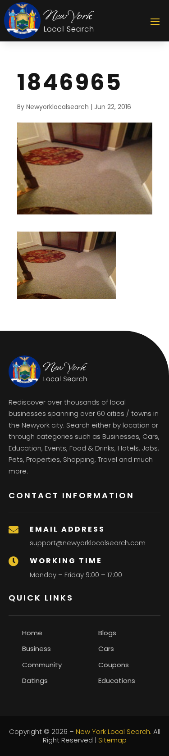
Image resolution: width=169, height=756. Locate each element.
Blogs (107, 633)
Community (42, 664)
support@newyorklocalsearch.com (88, 542)
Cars (106, 648)
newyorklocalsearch (57, 106)
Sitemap (112, 740)
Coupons (113, 664)
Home (32, 633)
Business (36, 648)
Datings (35, 680)
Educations (116, 680)
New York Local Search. (113, 731)
